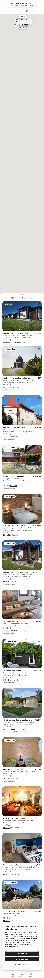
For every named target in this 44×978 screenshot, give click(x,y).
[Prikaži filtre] (39, 4)
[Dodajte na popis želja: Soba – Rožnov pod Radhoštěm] (38, 740)
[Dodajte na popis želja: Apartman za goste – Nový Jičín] (38, 882)
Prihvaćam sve (22, 954)
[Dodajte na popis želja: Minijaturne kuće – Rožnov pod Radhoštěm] (38, 690)
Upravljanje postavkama (22, 964)
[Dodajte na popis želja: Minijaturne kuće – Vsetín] (38, 592)
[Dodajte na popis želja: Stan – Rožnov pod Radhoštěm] (38, 789)
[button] (14, 342)
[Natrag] (4, 4)
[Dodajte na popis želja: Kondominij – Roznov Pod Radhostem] (38, 349)
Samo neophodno (22, 959)
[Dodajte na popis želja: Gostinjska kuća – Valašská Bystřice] (38, 447)
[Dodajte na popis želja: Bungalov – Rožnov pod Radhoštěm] (38, 304)
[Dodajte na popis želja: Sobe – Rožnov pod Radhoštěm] (38, 398)
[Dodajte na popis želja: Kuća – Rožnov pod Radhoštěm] (38, 496)
